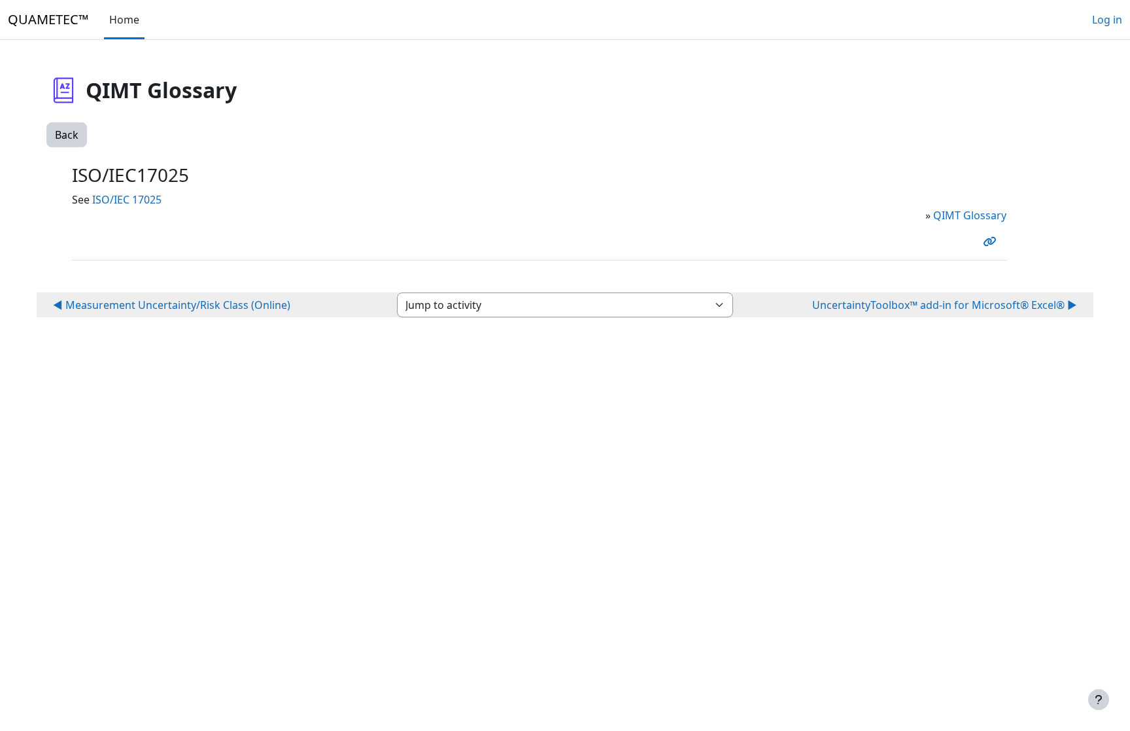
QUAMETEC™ (48, 19)
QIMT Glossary (969, 215)
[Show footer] (1098, 699)
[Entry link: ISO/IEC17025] (992, 241)
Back (66, 135)
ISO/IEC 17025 (127, 199)
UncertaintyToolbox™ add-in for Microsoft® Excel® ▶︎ (944, 305)
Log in (1107, 19)
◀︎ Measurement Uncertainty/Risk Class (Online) (171, 305)
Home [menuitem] (124, 19)
